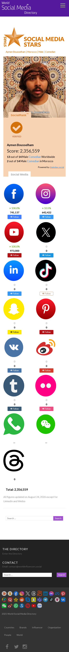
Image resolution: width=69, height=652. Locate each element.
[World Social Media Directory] (19, 15)
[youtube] (13, 242)
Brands (23, 627)
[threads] (13, 470)
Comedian (35, 156)
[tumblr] (13, 395)
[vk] (13, 357)
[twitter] (45, 242)
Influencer (37, 627)
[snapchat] (13, 318)
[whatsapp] (13, 433)
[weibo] (45, 357)
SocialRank (20, 115)
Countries (9, 627)
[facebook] (13, 203)
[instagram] (45, 203)
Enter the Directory (12, 553)
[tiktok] (45, 280)
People (7, 635)
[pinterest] (45, 318)
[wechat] (45, 433)
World (20, 635)
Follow (15, 217)
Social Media (19, 174)
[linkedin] (13, 280)
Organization (54, 627)
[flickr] (45, 395)
